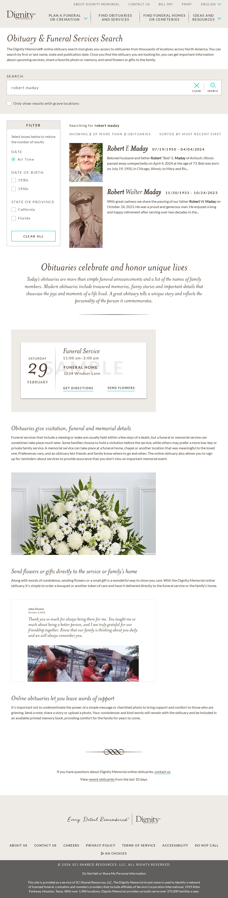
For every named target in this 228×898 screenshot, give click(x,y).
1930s (23, 180)
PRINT (187, 4)
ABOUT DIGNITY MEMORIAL (96, 4)
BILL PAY (166, 4)
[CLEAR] (196, 86)
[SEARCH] (213, 85)
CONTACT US (139, 4)
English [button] (208, 4)
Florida (24, 218)
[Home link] (21, 15)
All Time (26, 159)
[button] (68, 17)
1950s (23, 188)
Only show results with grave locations (46, 103)
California (26, 209)
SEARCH (15, 76)
